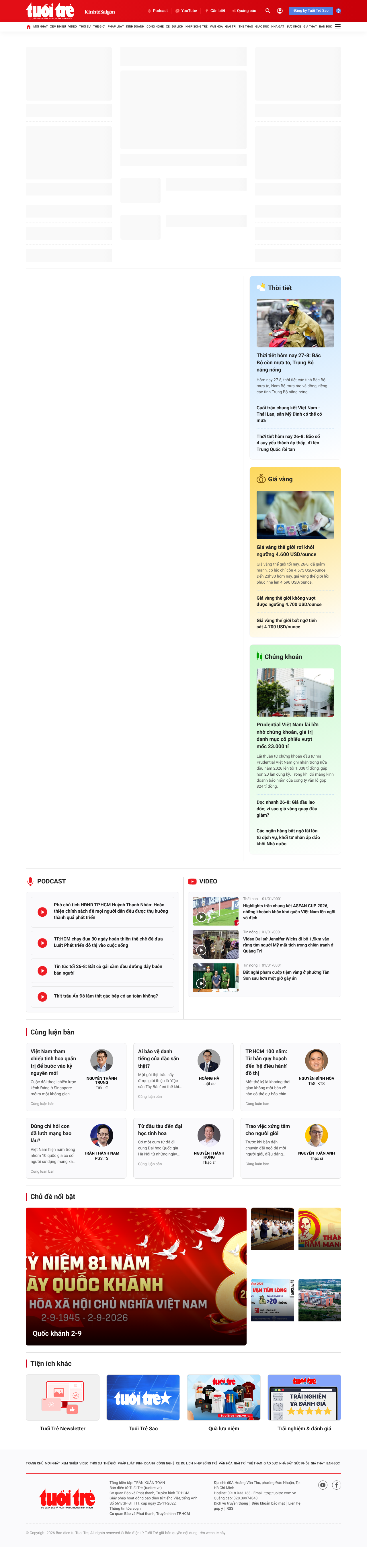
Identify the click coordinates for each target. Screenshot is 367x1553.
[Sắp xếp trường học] (319, 1300)
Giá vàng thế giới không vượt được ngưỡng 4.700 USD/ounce (289, 601)
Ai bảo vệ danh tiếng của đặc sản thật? (158, 1059)
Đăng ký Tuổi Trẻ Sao (311, 11)
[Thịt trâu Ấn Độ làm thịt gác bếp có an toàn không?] (42, 997)
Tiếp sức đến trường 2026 (269, 1334)
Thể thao (246, 26)
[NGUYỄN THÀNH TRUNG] (101, 1062)
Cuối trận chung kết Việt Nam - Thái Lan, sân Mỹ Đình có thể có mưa (289, 414)
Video (72, 26)
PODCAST (51, 881)
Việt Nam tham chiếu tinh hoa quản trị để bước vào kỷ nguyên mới (53, 1062)
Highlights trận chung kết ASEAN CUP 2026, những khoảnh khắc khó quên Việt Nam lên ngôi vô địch (289, 911)
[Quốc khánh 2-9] (136, 1276)
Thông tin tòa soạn (125, 1509)
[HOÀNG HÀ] (209, 1062)
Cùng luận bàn (52, 1032)
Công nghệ (155, 26)
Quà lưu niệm (223, 1429)
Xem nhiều (58, 26)
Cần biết (217, 11)
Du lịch (177, 26)
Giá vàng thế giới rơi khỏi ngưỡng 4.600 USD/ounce (286, 551)
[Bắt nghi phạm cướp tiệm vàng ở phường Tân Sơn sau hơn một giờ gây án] (216, 977)
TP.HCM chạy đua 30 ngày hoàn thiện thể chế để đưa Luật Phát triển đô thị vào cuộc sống (108, 942)
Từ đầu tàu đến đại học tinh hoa (160, 1130)
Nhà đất (277, 26)
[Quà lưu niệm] (224, 1397)
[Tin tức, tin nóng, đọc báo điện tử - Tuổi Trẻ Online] (55, 10)
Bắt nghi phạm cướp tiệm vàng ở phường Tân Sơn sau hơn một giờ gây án (286, 975)
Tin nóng (250, 932)
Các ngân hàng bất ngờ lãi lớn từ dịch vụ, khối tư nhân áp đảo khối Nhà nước (288, 837)
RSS (230, 1509)
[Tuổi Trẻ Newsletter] (62, 1397)
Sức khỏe (293, 26)
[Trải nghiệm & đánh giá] (304, 1397)
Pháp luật (116, 26)
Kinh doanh (135, 26)
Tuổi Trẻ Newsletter (62, 1429)
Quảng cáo (246, 11)
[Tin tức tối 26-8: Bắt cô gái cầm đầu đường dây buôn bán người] (42, 971)
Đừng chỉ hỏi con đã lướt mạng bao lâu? (51, 1133)
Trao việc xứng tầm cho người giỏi (267, 1130)
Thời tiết (280, 288)
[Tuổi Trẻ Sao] (143, 1397)
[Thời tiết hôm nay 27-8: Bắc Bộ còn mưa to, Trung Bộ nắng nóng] (295, 323)
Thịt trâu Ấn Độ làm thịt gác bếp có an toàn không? (106, 996)
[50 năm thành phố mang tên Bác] (319, 1229)
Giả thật (310, 26)
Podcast (160, 11)
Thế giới (99, 26)
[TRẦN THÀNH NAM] (101, 1137)
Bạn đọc (325, 26)
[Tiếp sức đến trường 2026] (272, 1300)
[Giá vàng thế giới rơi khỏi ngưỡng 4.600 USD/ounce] (295, 515)
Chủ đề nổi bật (52, 1197)
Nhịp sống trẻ (197, 26)
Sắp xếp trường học (319, 1334)
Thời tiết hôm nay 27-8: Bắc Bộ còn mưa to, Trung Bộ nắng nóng (289, 363)
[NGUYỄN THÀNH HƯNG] (209, 1137)
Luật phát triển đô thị (271, 1263)
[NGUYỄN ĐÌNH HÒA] (316, 1062)
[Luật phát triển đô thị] (272, 1229)
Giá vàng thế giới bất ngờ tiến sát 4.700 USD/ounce (287, 623)
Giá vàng (280, 479)
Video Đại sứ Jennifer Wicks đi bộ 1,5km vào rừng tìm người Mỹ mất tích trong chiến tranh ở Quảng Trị (288, 945)
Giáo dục (262, 26)
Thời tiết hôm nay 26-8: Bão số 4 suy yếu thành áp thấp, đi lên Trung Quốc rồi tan (288, 443)
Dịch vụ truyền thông (231, 1503)
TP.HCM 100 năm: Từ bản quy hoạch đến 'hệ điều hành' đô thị (266, 1062)
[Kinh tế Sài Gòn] (100, 10)
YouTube (189, 11)
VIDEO (208, 881)
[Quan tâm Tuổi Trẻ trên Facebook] (336, 1485)
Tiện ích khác (51, 1364)
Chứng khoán (283, 657)
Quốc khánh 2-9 (57, 1333)
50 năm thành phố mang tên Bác (317, 1260)
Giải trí (230, 26)
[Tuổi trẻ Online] (67, 1499)
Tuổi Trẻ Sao (143, 1429)
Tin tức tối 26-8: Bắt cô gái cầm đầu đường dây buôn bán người (108, 969)
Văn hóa (216, 26)
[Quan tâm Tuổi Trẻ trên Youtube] (322, 1485)
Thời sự (85, 26)
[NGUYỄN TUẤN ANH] (316, 1137)
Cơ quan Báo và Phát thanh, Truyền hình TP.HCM (150, 1514)
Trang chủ (34, 1463)
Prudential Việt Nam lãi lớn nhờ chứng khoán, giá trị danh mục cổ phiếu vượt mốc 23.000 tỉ (288, 736)
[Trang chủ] (28, 27)
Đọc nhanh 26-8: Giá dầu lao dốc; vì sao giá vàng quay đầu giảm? (287, 808)
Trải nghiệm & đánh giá (304, 1429)
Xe (168, 26)
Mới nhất (40, 26)
